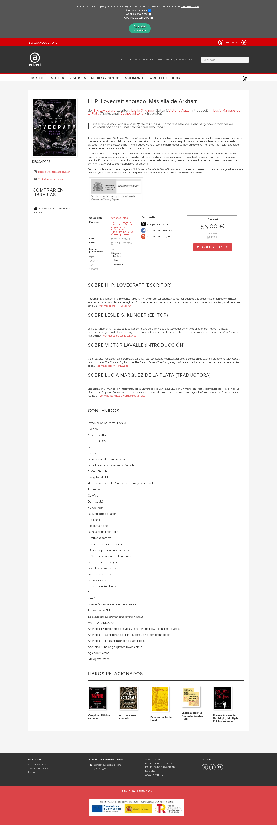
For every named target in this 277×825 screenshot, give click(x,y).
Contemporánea (120, 234)
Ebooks (150, 771)
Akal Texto (158, 78)
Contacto (122, 60)
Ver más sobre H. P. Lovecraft (115, 305)
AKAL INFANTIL (154, 774)
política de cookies (190, 6)
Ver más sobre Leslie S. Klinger (120, 335)
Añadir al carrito (215, 247)
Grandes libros (119, 218)
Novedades (77, 78)
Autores (57, 78)
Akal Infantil (135, 78)
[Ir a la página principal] (35, 58)
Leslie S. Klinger (143, 110)
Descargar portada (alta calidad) (54, 171)
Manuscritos (140, 60)
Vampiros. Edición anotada (99, 717)
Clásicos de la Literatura (118, 230)
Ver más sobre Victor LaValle (112, 365)
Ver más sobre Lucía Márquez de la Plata (122, 395)
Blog (176, 78)
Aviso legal (153, 759)
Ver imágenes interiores (50, 179)
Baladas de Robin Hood (161, 719)
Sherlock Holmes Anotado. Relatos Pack (192, 715)
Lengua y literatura (121, 223)
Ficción (115, 222)
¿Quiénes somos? (183, 60)
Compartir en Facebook (159, 230)
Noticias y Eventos (105, 78)
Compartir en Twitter (158, 224)
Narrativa (128, 231)
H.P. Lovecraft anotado (127, 717)
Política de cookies (158, 763)
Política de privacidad (160, 767)
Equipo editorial (132, 113)
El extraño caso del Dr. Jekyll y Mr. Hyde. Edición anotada (226, 718)
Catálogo (38, 78)
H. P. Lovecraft (104, 110)
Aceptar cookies (140, 28)
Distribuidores (160, 60)
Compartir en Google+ (159, 236)
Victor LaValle (179, 110)
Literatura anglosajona (122, 225)
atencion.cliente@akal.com (107, 764)
